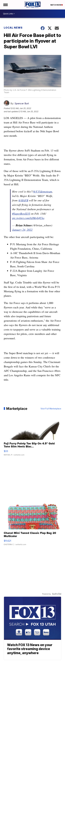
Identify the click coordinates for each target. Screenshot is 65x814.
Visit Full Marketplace (51, 408)
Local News (13, 27)
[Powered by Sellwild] (56, 594)
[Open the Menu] (5, 5)
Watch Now (55, 5)
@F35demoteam (42, 191)
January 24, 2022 (22, 230)
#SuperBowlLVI (21, 213)
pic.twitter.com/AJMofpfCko (28, 218)
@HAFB (23, 200)
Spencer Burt (22, 103)
